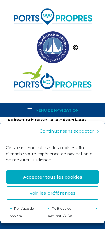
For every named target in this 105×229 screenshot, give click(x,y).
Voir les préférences (52, 193)
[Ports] (52, 49)
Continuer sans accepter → (69, 131)
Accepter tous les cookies (52, 177)
